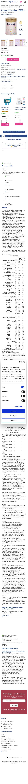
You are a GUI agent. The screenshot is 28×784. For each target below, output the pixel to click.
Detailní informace (6, 81)
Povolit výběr (13, 415)
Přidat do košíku (14, 59)
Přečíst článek (5, 625)
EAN (3, 150)
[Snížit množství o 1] (6, 60)
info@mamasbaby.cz (8, 733)
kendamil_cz (13, 661)
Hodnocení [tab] (17, 136)
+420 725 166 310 (7, 735)
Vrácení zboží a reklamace (7, 751)
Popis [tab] (3, 136)
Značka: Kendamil (5, 63)
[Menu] (24, 1)
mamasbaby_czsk (7, 740)
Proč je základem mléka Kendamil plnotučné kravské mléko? (12, 483)
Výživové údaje (8, 258)
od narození (10, 74)
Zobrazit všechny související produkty (14, 131)
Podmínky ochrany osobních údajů (9, 757)
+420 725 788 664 (16, 663)
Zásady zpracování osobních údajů (15, 722)
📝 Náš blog (3, 762)
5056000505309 (6, 150)
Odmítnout (13, 420)
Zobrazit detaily (19, 406)
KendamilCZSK (5, 661)
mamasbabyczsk (7, 738)
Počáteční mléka (11, 71)
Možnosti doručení (21, 69)
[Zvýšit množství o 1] (6, 59)
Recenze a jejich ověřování (7, 761)
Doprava (3, 748)
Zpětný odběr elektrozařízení (8, 753)
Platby (2, 746)
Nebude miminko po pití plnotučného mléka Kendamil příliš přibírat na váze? (13, 519)
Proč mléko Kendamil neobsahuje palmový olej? (12, 553)
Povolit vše (13, 411)
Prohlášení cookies (5, 759)
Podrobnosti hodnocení (6, 14)
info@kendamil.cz (6, 663)
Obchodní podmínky (6, 755)
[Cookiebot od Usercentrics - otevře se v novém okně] (19, 362)
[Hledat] (17, 1)
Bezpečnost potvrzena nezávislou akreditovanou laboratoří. (13, 77)
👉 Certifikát (14, 146)
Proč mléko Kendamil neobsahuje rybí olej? (13, 587)
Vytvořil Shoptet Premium (14, 769)
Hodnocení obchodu (6, 750)
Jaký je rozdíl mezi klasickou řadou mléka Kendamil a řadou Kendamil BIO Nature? (14, 539)
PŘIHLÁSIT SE (13, 717)
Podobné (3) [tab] (9, 136)
